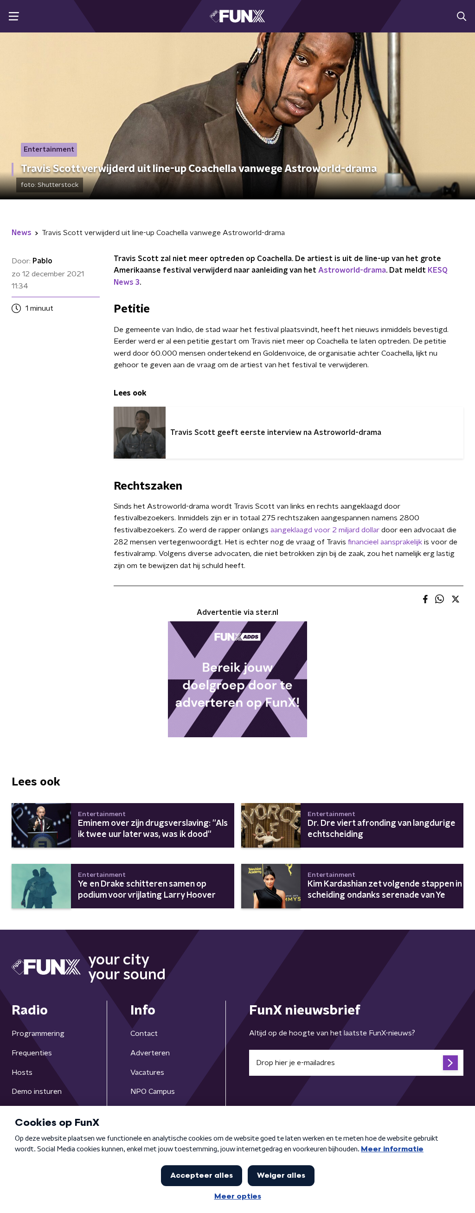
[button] (14, 16)
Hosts (22, 1072)
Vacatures (147, 1072)
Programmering (38, 1033)
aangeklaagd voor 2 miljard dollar (324, 530)
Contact (144, 1033)
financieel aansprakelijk (385, 542)
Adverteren (150, 1053)
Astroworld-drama (352, 270)
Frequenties (32, 1053)
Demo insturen (37, 1091)
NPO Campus (152, 1091)
